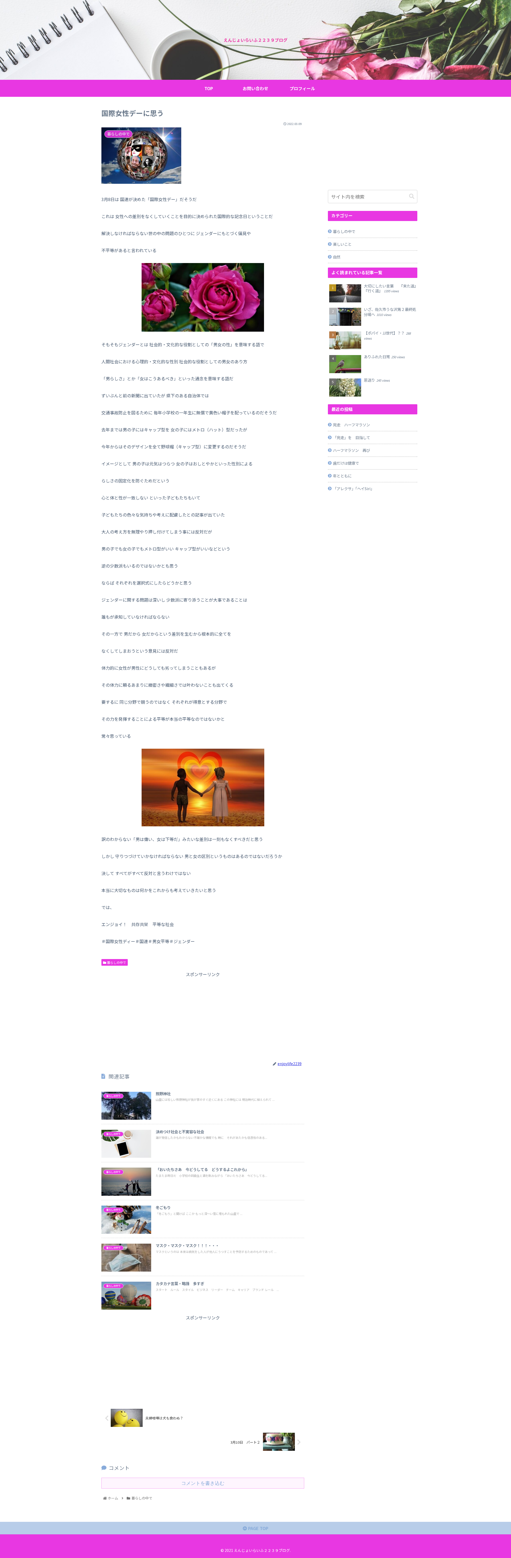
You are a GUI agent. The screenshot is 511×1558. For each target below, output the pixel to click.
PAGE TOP (257, 1528)
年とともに (342, 475)
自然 (336, 257)
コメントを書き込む (202, 1483)
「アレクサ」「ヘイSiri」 (353, 488)
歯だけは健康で (346, 463)
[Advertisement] (202, 1015)
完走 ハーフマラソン (351, 424)
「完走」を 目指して (351, 437)
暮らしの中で (116, 962)
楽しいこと (342, 244)
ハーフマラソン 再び (351, 450)
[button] (412, 196)
